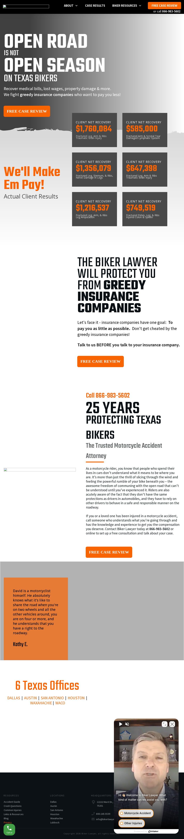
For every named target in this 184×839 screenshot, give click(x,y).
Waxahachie (41, 702)
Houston (76, 697)
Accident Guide (12, 801)
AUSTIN (30, 697)
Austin (53, 806)
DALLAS (13, 697)
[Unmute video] (120, 724)
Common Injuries (13, 810)
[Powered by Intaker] (153, 831)
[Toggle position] (164, 724)
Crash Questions (13, 806)
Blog (6, 818)
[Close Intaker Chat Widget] (172, 724)
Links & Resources (14, 814)
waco (60, 702)
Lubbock (54, 822)
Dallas (53, 801)
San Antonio (52, 697)
